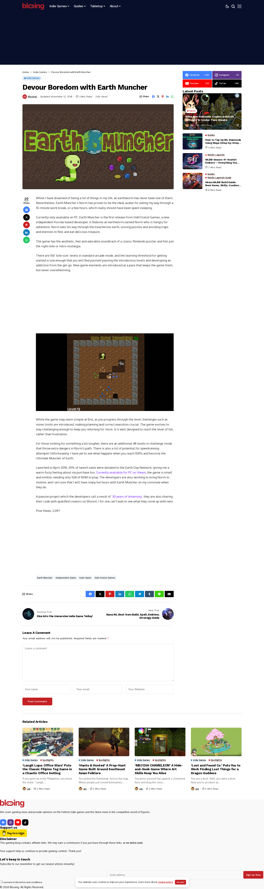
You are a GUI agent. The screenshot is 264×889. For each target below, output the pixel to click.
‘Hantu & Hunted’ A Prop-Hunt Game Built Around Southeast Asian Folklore (102, 769)
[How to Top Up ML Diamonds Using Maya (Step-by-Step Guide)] (192, 141)
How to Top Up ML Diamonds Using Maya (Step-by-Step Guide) (223, 141)
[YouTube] (18, 822)
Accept (180, 882)
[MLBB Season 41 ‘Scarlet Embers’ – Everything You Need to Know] (192, 161)
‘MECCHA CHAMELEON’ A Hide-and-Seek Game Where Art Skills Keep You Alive (159, 769)
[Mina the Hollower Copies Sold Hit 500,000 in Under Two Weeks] (212, 111)
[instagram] (10, 822)
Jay (191, 125)
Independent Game (66, 577)
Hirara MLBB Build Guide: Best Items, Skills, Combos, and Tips (222, 184)
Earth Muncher (44, 577)
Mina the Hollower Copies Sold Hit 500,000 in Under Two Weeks (209, 118)
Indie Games (40, 72)
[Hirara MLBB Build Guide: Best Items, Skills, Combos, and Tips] (192, 181)
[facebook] (3, 822)
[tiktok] (25, 822)
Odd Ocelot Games (105, 577)
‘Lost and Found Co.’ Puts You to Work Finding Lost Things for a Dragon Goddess (215, 769)
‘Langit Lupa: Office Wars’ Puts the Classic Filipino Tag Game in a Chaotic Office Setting (47, 769)
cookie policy (165, 882)
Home (25, 72)
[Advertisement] (132, 39)
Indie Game (85, 577)
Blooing (32, 96)
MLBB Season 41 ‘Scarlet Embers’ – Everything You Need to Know (221, 161)
